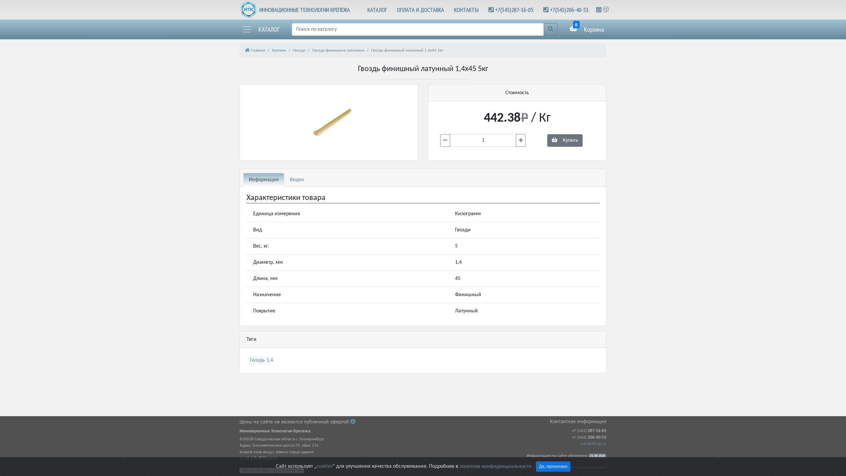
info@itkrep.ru (593, 444)
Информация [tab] (264, 179)
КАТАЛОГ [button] (377, 10)
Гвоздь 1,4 (261, 360)
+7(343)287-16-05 (514, 10)
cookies (324, 466)
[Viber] (606, 10)
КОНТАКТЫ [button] (466, 10)
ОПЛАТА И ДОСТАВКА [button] (420, 10)
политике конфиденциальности (495, 466)
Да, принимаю (553, 466)
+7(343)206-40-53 (569, 10)
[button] (261, 29)
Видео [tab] (297, 179)
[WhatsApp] (599, 10)
